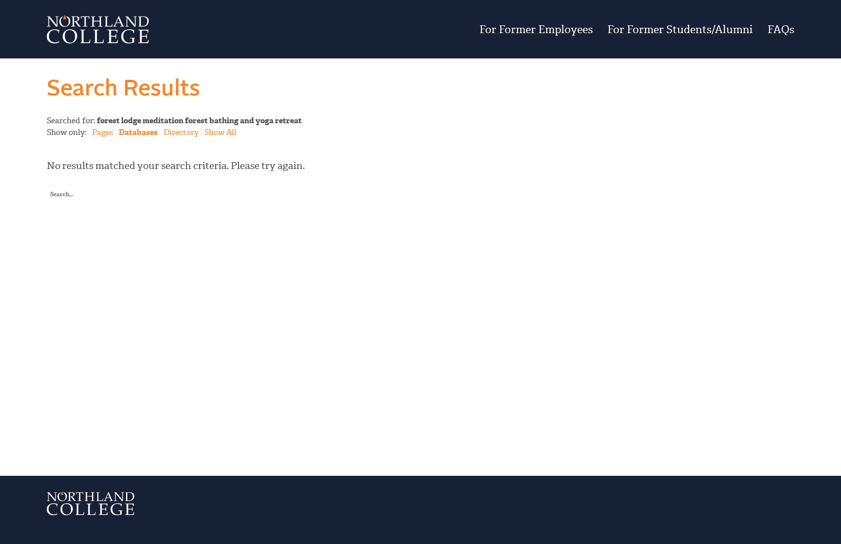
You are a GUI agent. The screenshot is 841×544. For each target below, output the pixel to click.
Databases (138, 132)
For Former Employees (536, 29)
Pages (102, 132)
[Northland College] (173, 29)
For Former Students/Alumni (680, 29)
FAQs (781, 29)
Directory (181, 132)
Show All (220, 132)
